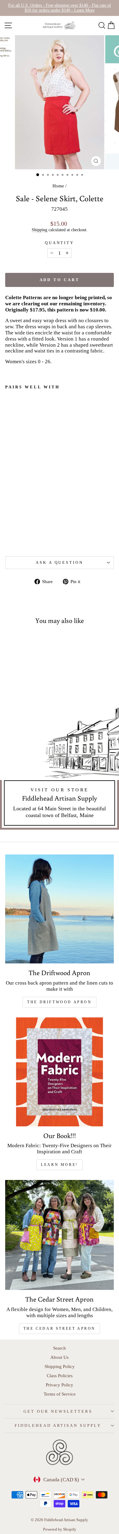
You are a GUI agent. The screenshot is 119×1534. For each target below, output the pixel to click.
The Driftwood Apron (59, 1002)
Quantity (59, 242)
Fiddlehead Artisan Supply (58, 1425)
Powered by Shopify (59, 1529)
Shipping (39, 229)
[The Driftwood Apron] (59, 908)
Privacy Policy (59, 1384)
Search (59, 1348)
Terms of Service (60, 1393)
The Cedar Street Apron (59, 1328)
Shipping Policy (60, 1366)
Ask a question (60, 562)
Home (58, 185)
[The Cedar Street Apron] (59, 1235)
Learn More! (59, 1165)
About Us (59, 1357)
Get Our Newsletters (57, 1411)
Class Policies (60, 1375)
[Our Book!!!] (59, 1071)
